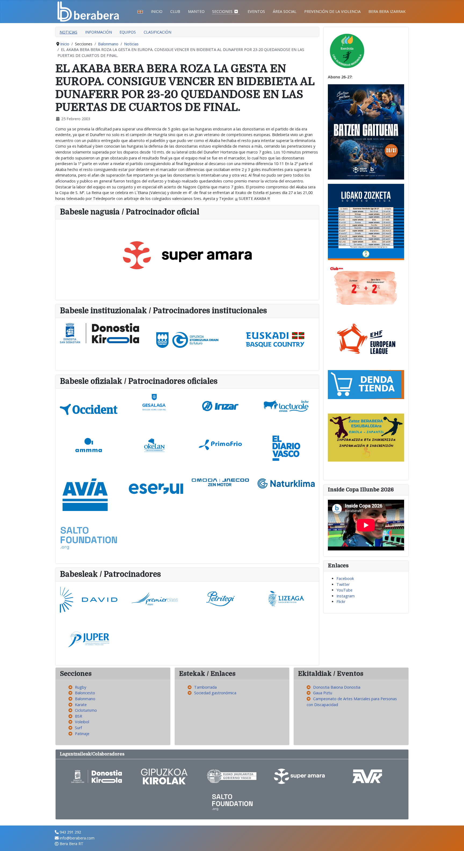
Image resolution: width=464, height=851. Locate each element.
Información (98, 32)
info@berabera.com (77, 838)
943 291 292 (70, 832)
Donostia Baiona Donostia (336, 687)
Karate (81, 704)
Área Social (284, 11)
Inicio (156, 11)
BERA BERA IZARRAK (386, 11)
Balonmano (85, 698)
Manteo (196, 11)
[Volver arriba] (455, 842)
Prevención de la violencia (332, 11)
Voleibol (82, 721)
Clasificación (157, 32)
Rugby (80, 687)
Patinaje (82, 733)
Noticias (68, 32)
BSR (78, 716)
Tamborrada (205, 687)
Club (175, 11)
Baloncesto (85, 692)
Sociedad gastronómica (215, 692)
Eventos (256, 11)
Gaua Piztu (322, 692)
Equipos (127, 32)
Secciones (222, 11)
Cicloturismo (86, 710)
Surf (78, 727)
